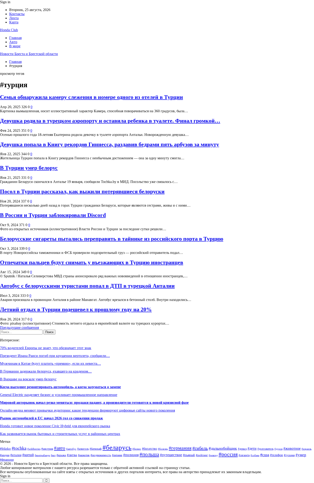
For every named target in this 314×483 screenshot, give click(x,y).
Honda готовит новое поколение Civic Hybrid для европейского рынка (55, 426)
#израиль (306, 449)
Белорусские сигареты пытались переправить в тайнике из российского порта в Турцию (111, 239)
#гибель (200, 448)
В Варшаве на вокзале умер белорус (28, 379)
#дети (252, 448)
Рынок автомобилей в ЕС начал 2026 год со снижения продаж (51, 418)
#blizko (5, 448)
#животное (292, 448)
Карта (13, 22)
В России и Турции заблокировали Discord (53, 215)
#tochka (19, 448)
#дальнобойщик (223, 448)
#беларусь (117, 447)
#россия (228, 454)
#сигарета (244, 455)
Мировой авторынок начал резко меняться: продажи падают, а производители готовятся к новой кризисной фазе (94, 402)
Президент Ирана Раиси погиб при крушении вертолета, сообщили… (55, 356)
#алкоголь (83, 448)
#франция (7, 459)
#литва (72, 455)
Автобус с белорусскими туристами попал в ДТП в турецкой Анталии (87, 286)
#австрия (47, 448)
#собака (255, 455)
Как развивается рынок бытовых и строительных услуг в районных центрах (60, 434)
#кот (53, 455)
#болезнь (163, 449)
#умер (301, 455)
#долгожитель (265, 448)
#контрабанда (42, 455)
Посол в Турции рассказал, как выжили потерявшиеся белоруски (82, 191)
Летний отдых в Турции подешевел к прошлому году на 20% (76, 309)
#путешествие (171, 455)
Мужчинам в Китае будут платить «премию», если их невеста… (50, 363)
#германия (180, 448)
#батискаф (96, 448)
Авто (13, 42)
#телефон (276, 455)
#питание (117, 455)
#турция (289, 455)
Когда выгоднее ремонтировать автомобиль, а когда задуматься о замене (60, 387)
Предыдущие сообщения (19, 327)
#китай (28, 455)
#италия (15, 455)
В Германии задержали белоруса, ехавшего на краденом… (46, 371)
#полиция (131, 455)
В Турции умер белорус (29, 168)
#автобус (71, 448)
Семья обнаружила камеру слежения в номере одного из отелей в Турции (91, 97)
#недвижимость (101, 455)
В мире (14, 46)
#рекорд (213, 455)
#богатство (149, 448)
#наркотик (84, 455)
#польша (149, 454)
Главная (15, 38)
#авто (59, 448)
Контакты (17, 14)
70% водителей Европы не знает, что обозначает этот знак (45, 348)
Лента (14, 18)
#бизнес (136, 448)
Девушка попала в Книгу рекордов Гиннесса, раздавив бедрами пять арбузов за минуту (109, 144)
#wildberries (33, 449)
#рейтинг (202, 455)
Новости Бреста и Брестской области (29, 54)
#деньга (242, 448)
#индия (4, 455)
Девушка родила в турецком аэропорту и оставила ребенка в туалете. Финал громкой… (110, 121)
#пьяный (189, 455)
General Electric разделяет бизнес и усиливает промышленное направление (58, 395)
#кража (61, 455)
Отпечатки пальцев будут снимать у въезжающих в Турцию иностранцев (91, 262)
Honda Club (9, 30)
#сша (264, 454)
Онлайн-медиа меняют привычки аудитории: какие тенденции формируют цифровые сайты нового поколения (87, 410)
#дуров (278, 448)
